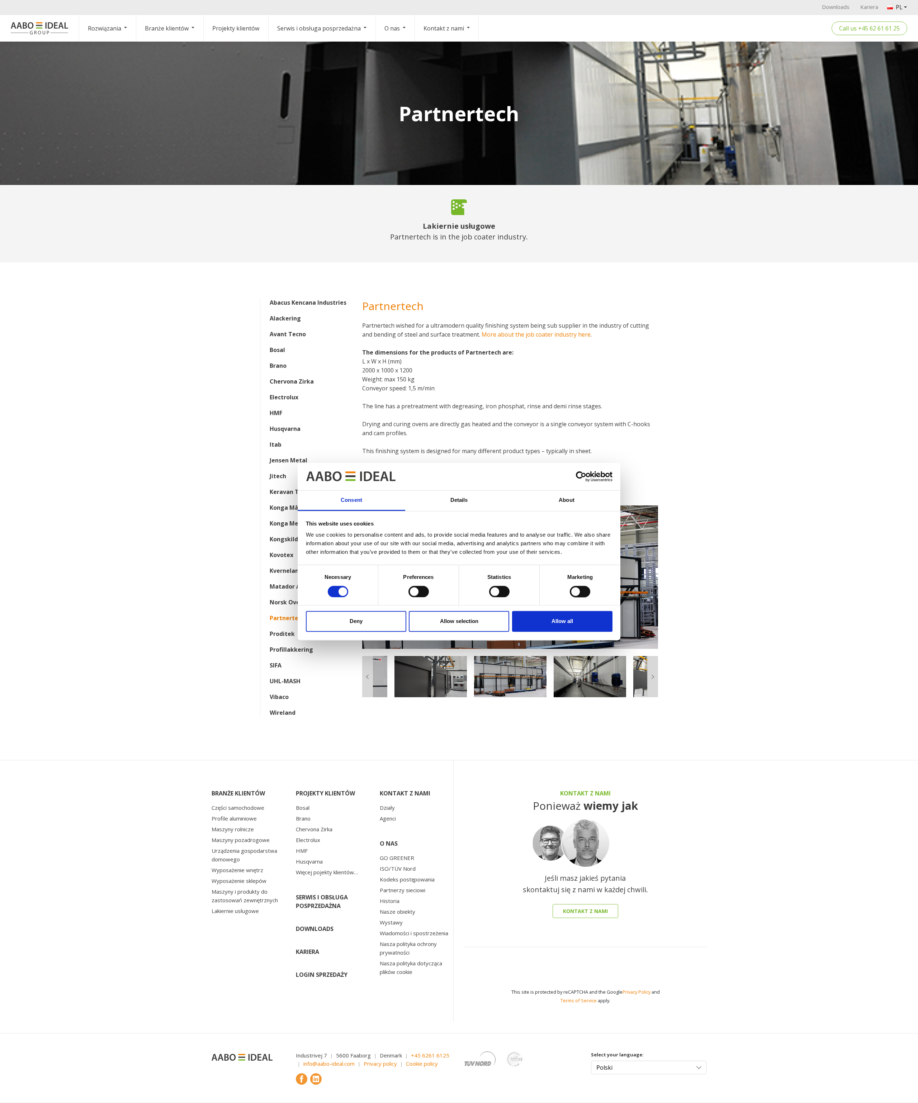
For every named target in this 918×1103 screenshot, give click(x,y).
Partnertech (287, 618)
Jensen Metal (288, 460)
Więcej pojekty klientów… (327, 872)
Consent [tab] (351, 500)
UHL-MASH (285, 681)
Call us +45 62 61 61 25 (869, 28)
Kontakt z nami (443, 28)
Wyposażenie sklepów (239, 880)
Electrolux (284, 397)
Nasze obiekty (397, 911)
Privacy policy (380, 1063)
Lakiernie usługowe (235, 910)
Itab (275, 444)
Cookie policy (422, 1063)
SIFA (275, 665)
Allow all (562, 621)
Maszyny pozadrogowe (241, 839)
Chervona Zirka (292, 381)
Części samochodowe (238, 807)
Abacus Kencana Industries (308, 302)
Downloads (836, 6)
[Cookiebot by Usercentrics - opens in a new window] (581, 476)
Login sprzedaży (321, 975)
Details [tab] (459, 500)
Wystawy (391, 922)
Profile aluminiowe (234, 818)
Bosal (277, 350)
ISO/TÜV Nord (398, 868)
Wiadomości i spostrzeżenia (414, 933)
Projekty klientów (235, 28)
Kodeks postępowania (407, 879)
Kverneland (286, 571)
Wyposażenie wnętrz (237, 870)
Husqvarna (285, 429)
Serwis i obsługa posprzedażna (319, 28)
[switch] (418, 591)
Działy (387, 807)
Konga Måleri (289, 508)
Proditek (282, 634)
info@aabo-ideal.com (329, 1063)
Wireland (282, 713)
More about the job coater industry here (536, 334)
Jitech (278, 476)
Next (663, 577)
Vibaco (279, 697)
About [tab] (566, 500)
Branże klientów (167, 28)
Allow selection (459, 621)
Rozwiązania (104, 28)
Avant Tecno (288, 334)
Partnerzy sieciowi (402, 890)
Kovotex (281, 555)
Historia (389, 900)
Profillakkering (291, 649)
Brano (278, 366)
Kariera (869, 6)
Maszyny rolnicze (233, 829)
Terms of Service (578, 1000)
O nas (392, 28)
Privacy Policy (636, 992)
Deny (356, 621)
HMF (276, 413)
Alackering (285, 318)
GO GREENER (397, 857)
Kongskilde (286, 539)
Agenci (388, 818)
